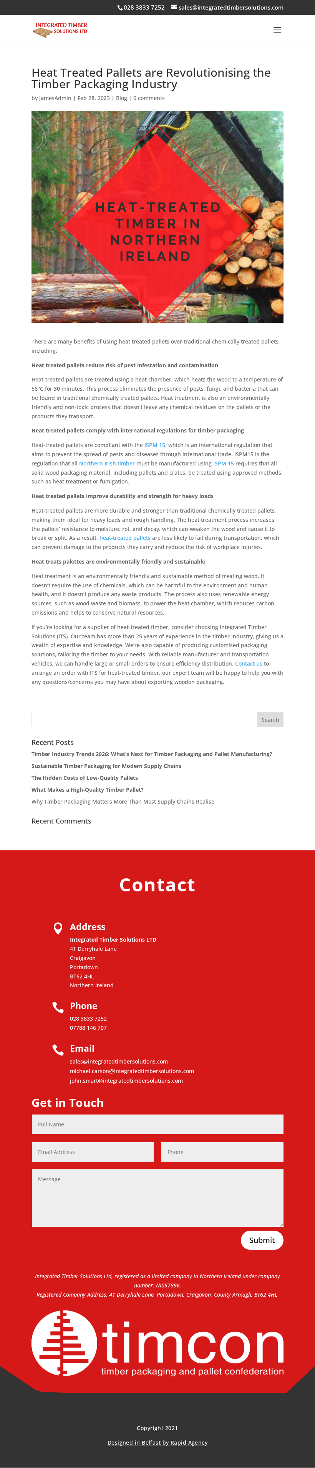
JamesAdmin (55, 98)
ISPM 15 (154, 445)
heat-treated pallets (125, 537)
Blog (121, 98)
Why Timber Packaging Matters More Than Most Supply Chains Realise (123, 801)
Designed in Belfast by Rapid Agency (157, 1442)
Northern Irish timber (107, 463)
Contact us (248, 663)
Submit (262, 1240)
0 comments (149, 98)
